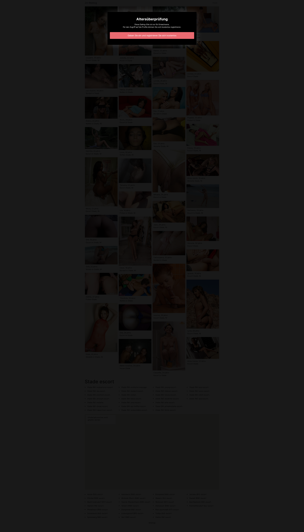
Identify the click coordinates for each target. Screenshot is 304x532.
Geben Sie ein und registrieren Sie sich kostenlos (152, 35)
